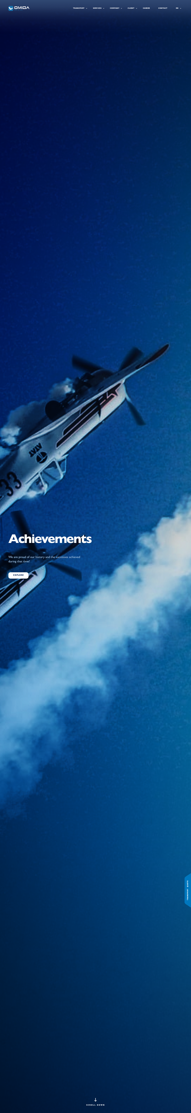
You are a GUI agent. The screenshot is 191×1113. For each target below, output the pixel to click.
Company (114, 8)
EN (177, 8)
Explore (18, 575)
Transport (79, 8)
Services (97, 8)
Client (131, 8)
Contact (163, 8)
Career (146, 8)
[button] (95, 1102)
